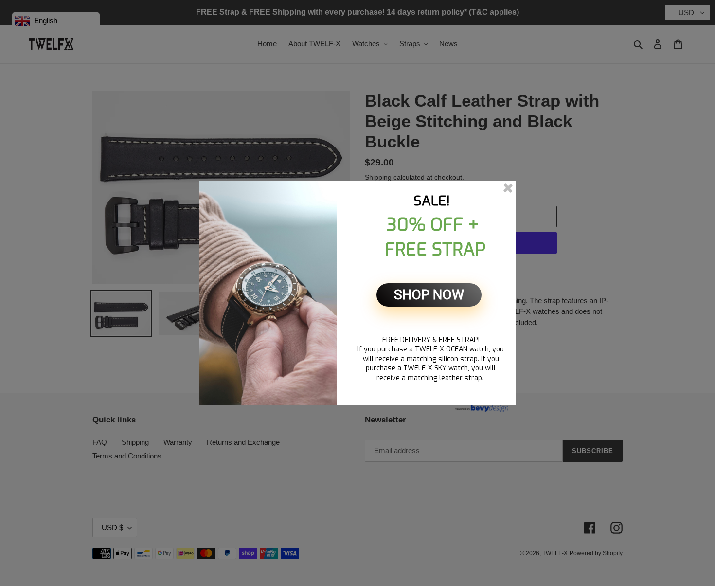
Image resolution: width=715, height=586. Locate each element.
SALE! (431, 201)
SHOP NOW (429, 295)
